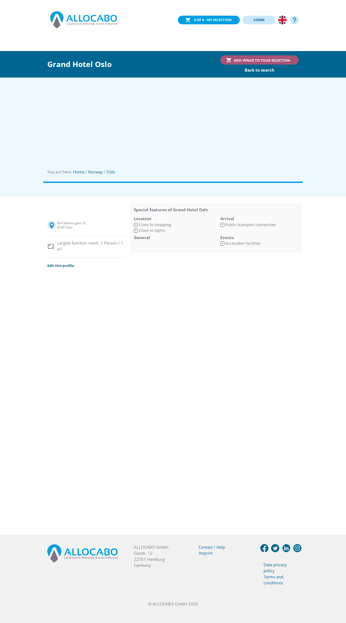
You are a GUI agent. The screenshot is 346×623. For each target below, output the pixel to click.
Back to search (259, 70)
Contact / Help (212, 547)
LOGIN (259, 19)
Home (78, 172)
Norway (95, 172)
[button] (335, 596)
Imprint (205, 553)
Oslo (111, 172)
